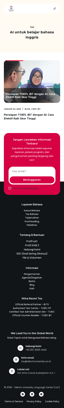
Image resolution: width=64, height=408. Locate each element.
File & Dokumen (32, 257)
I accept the (25, 188)
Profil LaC (32, 241)
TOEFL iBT (36, 109)
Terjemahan (32, 217)
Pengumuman (32, 274)
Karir (32, 288)
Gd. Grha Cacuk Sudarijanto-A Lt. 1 (36, 373)
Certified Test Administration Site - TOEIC (32, 311)
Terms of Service (14, 401)
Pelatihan (32, 225)
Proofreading (32, 221)
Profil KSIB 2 (32, 245)
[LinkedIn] (32, 394)
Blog (27, 109)
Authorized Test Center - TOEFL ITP (32, 308)
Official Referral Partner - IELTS (32, 304)
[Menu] (54, 8)
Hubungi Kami (32, 249)
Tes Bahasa (31, 214)
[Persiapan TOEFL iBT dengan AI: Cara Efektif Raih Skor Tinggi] (32, 81)
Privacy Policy (32, 188)
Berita (32, 281)
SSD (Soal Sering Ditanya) (32, 253)
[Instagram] (22, 394)
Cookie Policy (52, 401)
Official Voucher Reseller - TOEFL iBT (32, 315)
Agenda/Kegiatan (32, 277)
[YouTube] (41, 394)
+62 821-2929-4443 (36, 349)
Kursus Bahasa (32, 210)
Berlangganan (32, 179)
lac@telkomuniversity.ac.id (36, 361)
